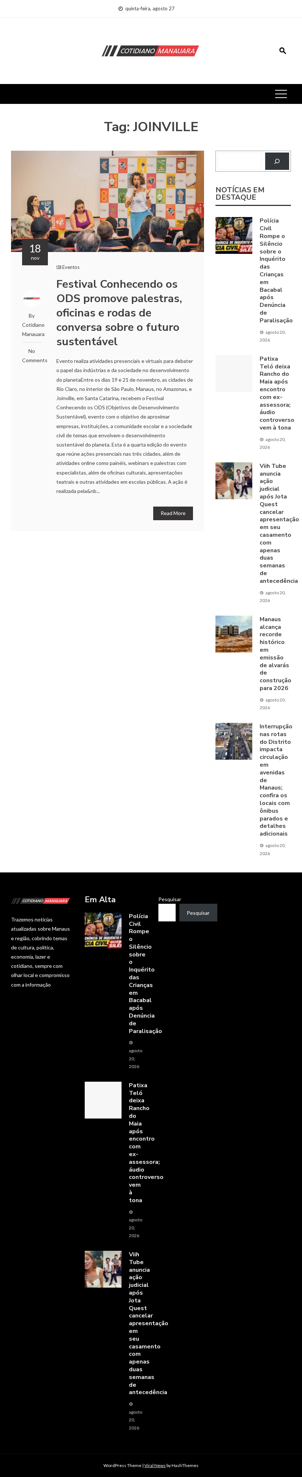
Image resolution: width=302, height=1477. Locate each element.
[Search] (277, 161)
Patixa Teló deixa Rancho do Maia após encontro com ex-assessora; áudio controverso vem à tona (277, 393)
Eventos (71, 267)
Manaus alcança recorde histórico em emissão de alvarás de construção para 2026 (275, 653)
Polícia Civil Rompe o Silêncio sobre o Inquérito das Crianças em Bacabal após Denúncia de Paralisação (276, 270)
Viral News (155, 1465)
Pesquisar (169, 899)
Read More (173, 513)
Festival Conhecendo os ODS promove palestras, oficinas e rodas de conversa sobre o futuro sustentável (119, 313)
